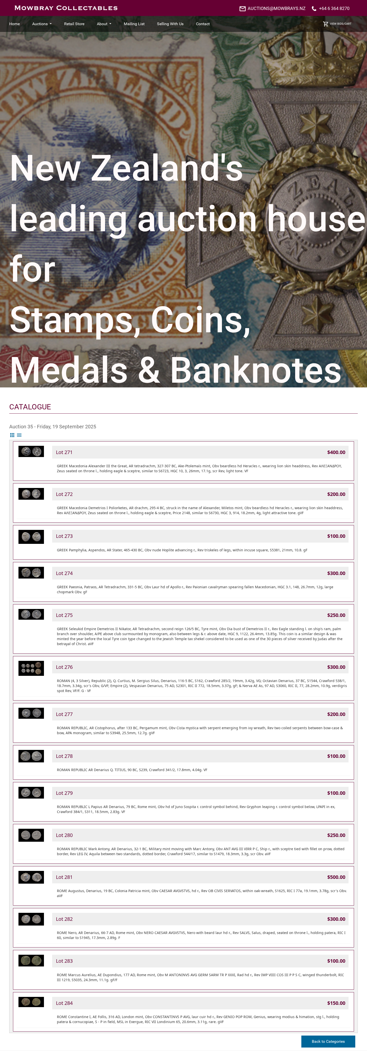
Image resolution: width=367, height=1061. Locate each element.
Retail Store (74, 23)
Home (14, 23)
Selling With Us (170, 23)
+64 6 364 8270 (334, 8)
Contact (203, 23)
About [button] (102, 23)
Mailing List (134, 23)
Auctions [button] (40, 23)
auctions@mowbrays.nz (277, 8)
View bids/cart (341, 23)
